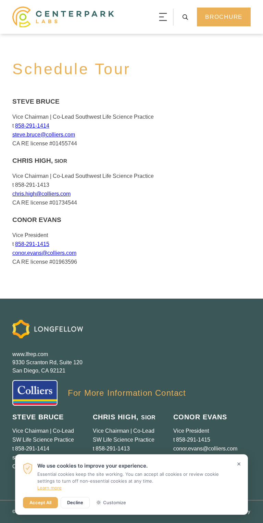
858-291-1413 (113, 449)
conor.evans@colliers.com (44, 253)
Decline (75, 502)
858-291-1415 (32, 244)
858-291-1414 (32, 126)
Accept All (40, 502)
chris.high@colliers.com (41, 194)
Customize (114, 502)
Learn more (49, 488)
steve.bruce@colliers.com (43, 135)
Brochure (223, 17)
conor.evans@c (192, 449)
